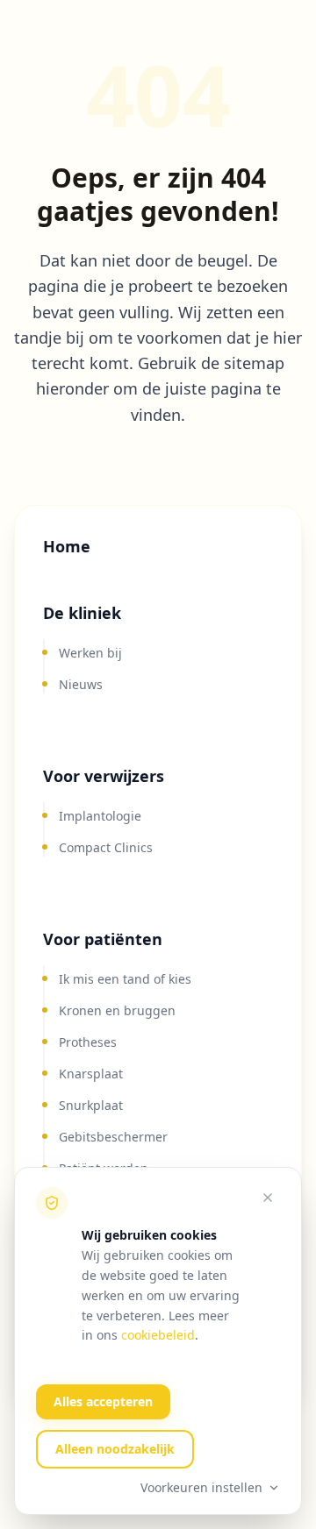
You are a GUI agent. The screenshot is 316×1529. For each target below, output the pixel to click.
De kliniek (82, 612)
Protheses (88, 1042)
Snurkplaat (91, 1105)
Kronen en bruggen (117, 1010)
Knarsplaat (91, 1073)
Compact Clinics (106, 847)
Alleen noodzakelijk (115, 1448)
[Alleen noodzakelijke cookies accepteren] (267, 1197)
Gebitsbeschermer (113, 1136)
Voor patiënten (102, 938)
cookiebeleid (158, 1334)
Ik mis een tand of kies (125, 979)
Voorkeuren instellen (201, 1487)
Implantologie (100, 815)
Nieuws (81, 684)
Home (66, 546)
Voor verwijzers (103, 775)
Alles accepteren (103, 1401)
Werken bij (90, 652)
